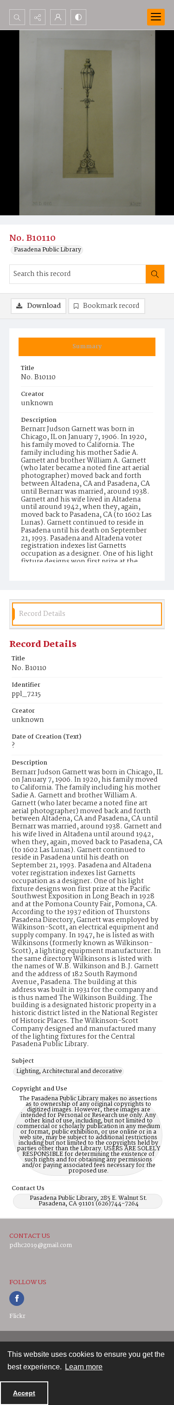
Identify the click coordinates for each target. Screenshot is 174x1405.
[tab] (87, 347)
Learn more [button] (84, 1367)
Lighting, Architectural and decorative (69, 1071)
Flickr (17, 1316)
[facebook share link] (16, 1298)
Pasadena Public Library (47, 250)
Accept (24, 1393)
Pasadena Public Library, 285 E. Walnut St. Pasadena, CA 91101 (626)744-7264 (88, 1201)
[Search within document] (155, 274)
